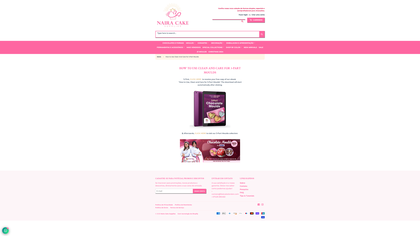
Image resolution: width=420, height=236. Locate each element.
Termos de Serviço (177, 207)
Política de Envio (161, 207)
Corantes (203, 43)
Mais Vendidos (194, 47)
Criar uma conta (258, 15)
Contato (243, 186)
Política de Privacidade (164, 205)
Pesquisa (244, 189)
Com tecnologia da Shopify (188, 214)
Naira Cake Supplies (168, 214)
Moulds (190, 43)
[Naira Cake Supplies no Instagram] (262, 205)
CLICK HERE (195, 79)
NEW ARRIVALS (250, 47)
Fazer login (243, 15)
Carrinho (257, 20)
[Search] (261, 34)
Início (159, 57)
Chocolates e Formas (173, 43)
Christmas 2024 (215, 52)
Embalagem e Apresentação (240, 43)
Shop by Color (233, 47)
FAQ (242, 193)
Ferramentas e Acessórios (170, 47)
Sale (261, 47)
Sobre (242, 183)
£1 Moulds (202, 52)
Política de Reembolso (183, 205)
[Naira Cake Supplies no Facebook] (259, 205)
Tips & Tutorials (247, 196)
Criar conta (199, 191)
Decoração (217, 43)
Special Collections (212, 47)
